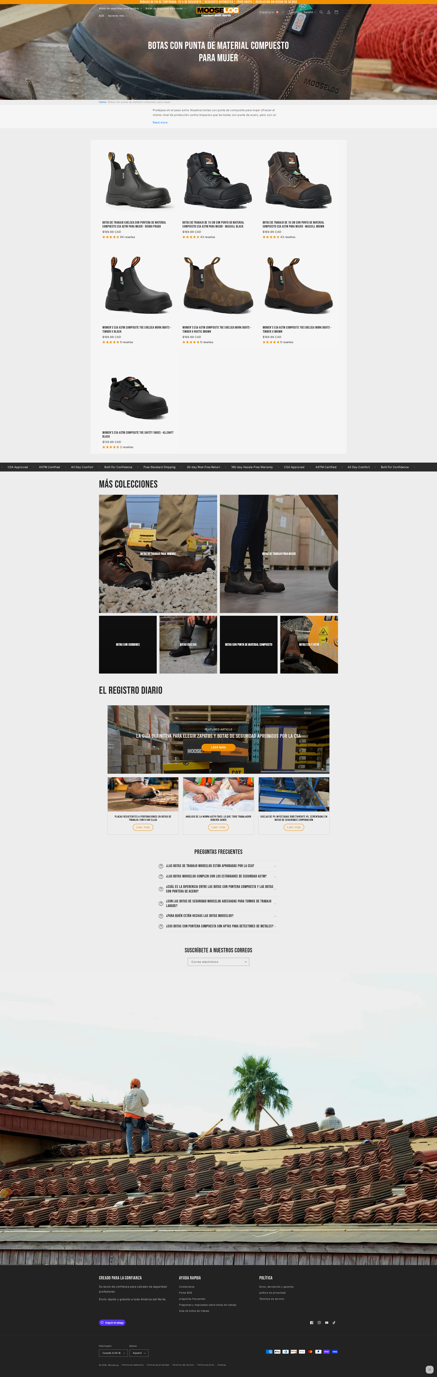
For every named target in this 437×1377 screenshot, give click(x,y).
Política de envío (206, 1365)
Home (102, 102)
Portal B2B (185, 1292)
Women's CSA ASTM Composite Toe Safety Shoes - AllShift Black (138, 435)
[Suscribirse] (245, 962)
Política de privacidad (158, 1365)
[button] (120, 8)
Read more (160, 122)
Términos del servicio (183, 1365)
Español (137, 1353)
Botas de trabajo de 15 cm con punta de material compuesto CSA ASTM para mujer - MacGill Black (213, 225)
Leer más (218, 747)
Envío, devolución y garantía (276, 1286)
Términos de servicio (271, 1298)
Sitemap (222, 1365)
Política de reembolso (133, 1365)
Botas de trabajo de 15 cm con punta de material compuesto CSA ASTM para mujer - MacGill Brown (294, 225)
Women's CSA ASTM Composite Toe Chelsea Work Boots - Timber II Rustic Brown (216, 330)
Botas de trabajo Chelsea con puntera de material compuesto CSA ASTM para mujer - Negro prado (134, 225)
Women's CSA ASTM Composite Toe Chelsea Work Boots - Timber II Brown (297, 330)
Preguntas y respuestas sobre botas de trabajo (207, 1304)
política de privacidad (272, 1292)
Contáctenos (186, 1286)
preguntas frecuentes (192, 1298)
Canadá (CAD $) (112, 1353)
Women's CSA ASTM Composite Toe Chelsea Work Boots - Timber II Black (136, 330)
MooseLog (113, 1365)
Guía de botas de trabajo (194, 1310)
